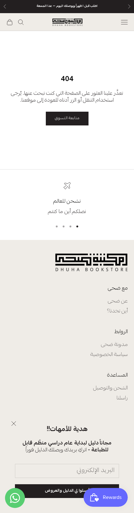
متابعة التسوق (67, 118)
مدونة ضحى (114, 345)
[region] (67, 199)
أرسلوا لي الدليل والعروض (67, 491)
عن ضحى (118, 301)
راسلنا (122, 398)
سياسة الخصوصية (109, 355)
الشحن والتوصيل (110, 388)
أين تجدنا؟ (117, 311)
